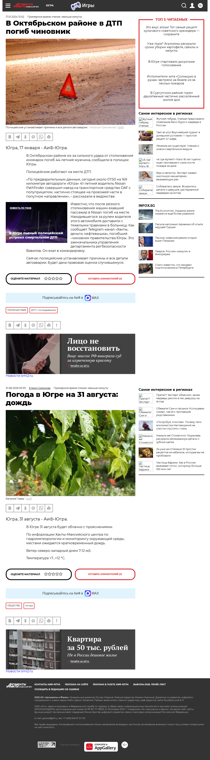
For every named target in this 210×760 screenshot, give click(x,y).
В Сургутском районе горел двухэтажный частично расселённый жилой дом (172, 96)
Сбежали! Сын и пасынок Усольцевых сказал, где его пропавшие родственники (180, 412)
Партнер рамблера (70, 744)
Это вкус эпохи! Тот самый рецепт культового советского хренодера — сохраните (171, 31)
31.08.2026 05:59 (16, 388)
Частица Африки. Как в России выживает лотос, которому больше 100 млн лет (178, 466)
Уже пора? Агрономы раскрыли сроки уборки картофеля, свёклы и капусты (171, 47)
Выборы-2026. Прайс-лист (149, 684)
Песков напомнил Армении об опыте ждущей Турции (179, 226)
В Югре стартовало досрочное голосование (171, 63)
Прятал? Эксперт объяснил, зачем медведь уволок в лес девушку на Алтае (178, 398)
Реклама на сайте (76, 684)
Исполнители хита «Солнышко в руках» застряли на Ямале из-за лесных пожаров (171, 80)
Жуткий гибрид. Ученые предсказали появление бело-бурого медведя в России (180, 122)
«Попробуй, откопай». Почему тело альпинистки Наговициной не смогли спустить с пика (179, 425)
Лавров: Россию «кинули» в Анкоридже (172, 253)
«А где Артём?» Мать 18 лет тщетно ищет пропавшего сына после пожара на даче (178, 162)
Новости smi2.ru (19, 376)
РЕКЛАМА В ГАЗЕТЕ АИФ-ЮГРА (111, 684)
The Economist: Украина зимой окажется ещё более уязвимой (174, 212)
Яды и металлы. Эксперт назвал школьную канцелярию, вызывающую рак (176, 176)
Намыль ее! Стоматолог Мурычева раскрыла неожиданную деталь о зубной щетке (178, 439)
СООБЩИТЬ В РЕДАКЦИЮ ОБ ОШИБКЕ (56, 689)
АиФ (121, 127)
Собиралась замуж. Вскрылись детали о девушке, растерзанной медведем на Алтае (177, 189)
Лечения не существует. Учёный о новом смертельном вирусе (177, 147)
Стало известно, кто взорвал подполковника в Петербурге (174, 266)
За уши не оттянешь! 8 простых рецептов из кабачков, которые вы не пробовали (180, 452)
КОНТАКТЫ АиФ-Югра (47, 684)
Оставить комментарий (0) (105, 278)
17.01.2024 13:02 (15, 16)
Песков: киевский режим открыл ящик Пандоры (176, 239)
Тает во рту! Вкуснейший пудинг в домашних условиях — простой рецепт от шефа (178, 135)
